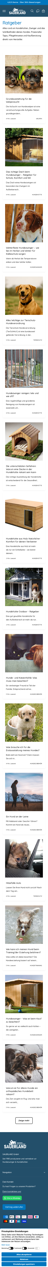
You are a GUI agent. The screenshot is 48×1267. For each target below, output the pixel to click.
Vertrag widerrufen (14, 1207)
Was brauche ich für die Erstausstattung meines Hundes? (23, 749)
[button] (4, 11)
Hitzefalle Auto (13, 883)
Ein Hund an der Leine (17, 816)
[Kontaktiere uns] (38, 11)
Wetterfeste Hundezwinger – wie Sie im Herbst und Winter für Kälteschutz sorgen (22, 250)
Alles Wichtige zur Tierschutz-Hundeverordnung (21, 322)
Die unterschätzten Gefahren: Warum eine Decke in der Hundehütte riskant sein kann (21, 469)
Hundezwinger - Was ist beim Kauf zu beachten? (23, 1020)
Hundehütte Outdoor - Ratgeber (22, 611)
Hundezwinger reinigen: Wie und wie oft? (22, 395)
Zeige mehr (24, 1120)
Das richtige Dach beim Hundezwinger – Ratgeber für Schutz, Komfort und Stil (21, 174)
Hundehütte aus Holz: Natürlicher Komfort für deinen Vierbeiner (23, 540)
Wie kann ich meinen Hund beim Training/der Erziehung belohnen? (23, 951)
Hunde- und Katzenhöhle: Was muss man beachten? (21, 679)
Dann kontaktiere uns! (12, 1191)
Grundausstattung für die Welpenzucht (19, 100)
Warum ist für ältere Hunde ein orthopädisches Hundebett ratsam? (22, 1091)
